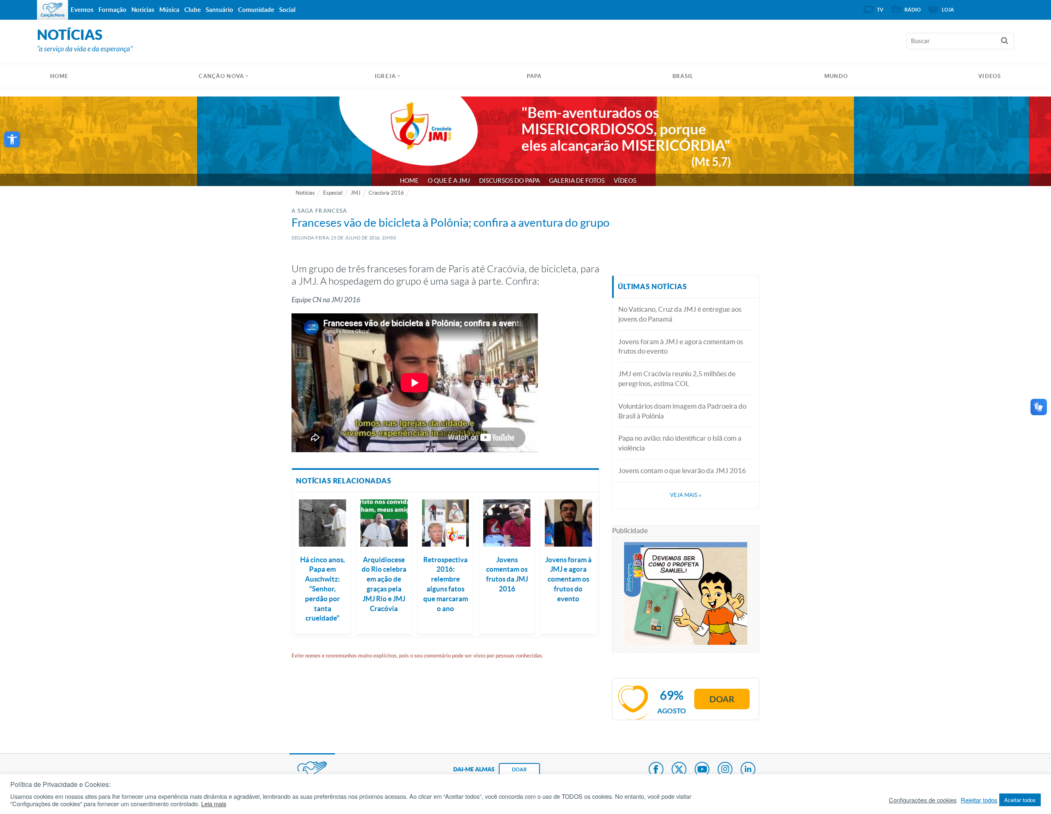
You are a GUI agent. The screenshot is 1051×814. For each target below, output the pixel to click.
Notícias (305, 193)
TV (880, 9)
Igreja (385, 76)
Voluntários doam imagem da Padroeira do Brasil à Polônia (682, 411)
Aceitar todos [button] (1020, 800)
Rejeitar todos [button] (979, 800)
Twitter (679, 770)
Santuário (219, 9)
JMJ (355, 193)
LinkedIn (748, 770)
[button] (12, 139)
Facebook (656, 770)
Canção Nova (221, 76)
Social (287, 9)
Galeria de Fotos (577, 180)
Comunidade (256, 9)
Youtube (702, 770)
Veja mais (685, 495)
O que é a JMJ (449, 180)
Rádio (912, 9)
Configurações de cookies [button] (923, 800)
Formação (112, 9)
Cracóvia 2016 (386, 193)
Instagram (725, 770)
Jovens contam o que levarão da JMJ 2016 (682, 470)
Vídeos (625, 180)
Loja (948, 9)
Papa (534, 76)
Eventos (82, 9)
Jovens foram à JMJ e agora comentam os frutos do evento (680, 346)
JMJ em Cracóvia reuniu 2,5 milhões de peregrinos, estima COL (677, 378)
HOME (59, 76)
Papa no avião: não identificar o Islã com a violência (679, 443)
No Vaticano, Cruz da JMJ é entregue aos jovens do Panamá (679, 314)
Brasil (683, 76)
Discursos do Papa (509, 180)
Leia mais (213, 803)
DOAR (519, 769)
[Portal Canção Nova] (52, 10)
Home (409, 180)
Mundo (836, 76)
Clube (192, 9)
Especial (332, 193)
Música (169, 9)
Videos (989, 76)
